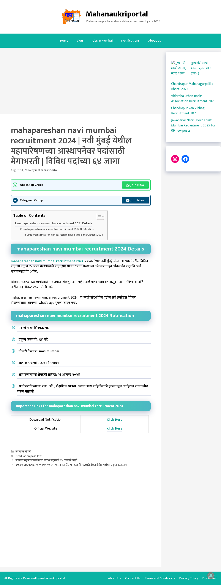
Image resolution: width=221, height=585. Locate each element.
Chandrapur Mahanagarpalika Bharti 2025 (192, 86)
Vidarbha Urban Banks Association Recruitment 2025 (193, 98)
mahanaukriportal (52, 578)
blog (80, 40)
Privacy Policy (188, 578)
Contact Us (132, 578)
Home (64, 40)
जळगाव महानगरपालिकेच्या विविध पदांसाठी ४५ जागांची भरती (46, 460)
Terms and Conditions (160, 578)
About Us (154, 40)
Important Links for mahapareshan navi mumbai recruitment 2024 (65, 235)
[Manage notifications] (210, 575)
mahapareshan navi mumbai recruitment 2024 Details (54, 223)
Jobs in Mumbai (102, 40)
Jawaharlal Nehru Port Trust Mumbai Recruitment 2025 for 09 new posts (193, 125)
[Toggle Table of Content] (98, 217)
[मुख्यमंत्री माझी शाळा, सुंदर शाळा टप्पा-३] (179, 71)
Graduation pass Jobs (29, 456)
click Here (114, 428)
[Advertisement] (80, 82)
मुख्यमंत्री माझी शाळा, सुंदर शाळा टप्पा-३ (201, 68)
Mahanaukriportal (117, 14)
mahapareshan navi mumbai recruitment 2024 (47, 261)
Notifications (130, 40)
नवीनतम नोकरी (23, 451)
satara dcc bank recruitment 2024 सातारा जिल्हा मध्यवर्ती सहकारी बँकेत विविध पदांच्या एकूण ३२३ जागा (71, 465)
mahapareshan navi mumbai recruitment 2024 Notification (59, 229)
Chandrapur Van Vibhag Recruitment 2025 (188, 110)
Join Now (137, 185)
